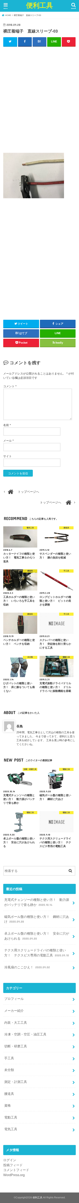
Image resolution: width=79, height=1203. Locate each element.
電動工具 (10, 1117)
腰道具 (9, 1093)
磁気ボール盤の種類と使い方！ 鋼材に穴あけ (36, 919)
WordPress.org (14, 1175)
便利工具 (39, 5)
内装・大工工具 (15, 1022)
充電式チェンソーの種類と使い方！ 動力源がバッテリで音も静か (36, 902)
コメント (9, 386)
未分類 (9, 1070)
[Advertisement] (39, 101)
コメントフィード (16, 1170)
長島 (19, 726)
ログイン (9, 1160)
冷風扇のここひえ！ (27, 967)
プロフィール (14, 998)
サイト (7, 456)
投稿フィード (13, 1165)
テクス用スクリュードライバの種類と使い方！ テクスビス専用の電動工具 (36, 952)
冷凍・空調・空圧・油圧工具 (25, 1034)
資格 (7, 1105)
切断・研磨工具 (15, 1046)
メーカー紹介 (14, 1010)
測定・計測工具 (15, 1082)
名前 (7, 425)
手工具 (9, 1058)
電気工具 (10, 1129)
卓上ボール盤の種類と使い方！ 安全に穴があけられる (36, 936)
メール (8, 440)
